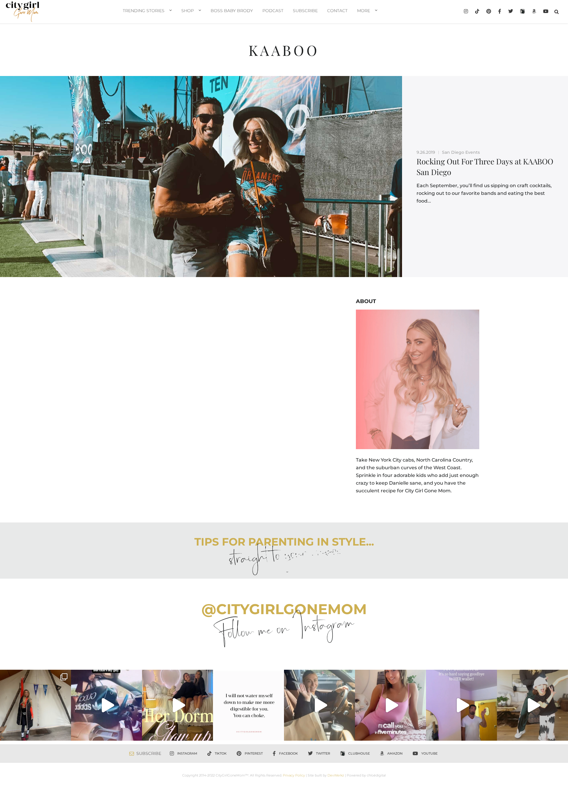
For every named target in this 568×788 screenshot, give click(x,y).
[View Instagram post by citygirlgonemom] (65, 733)
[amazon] (534, 12)
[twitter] (510, 12)
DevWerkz (335, 775)
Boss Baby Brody (232, 10)
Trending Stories (143, 10)
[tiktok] (477, 12)
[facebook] (499, 12)
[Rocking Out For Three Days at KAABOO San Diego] (201, 176)
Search (556, 11)
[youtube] (545, 12)
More (363, 10)
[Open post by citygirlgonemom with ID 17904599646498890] (461, 705)
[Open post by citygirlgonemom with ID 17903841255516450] (319, 705)
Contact (337, 10)
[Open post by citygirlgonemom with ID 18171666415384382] (532, 705)
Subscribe (305, 10)
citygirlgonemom (35, 675)
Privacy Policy (294, 775)
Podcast (272, 10)
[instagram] (466, 12)
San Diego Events (461, 152)
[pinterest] (488, 12)
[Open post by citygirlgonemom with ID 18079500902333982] (106, 705)
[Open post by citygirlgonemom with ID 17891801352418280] (35, 705)
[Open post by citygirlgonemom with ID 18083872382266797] (248, 705)
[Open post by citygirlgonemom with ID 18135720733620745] (390, 705)
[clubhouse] (522, 12)
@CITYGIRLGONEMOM (284, 609)
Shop (187, 10)
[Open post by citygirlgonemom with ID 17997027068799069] (177, 705)
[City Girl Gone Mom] (22, 11)
